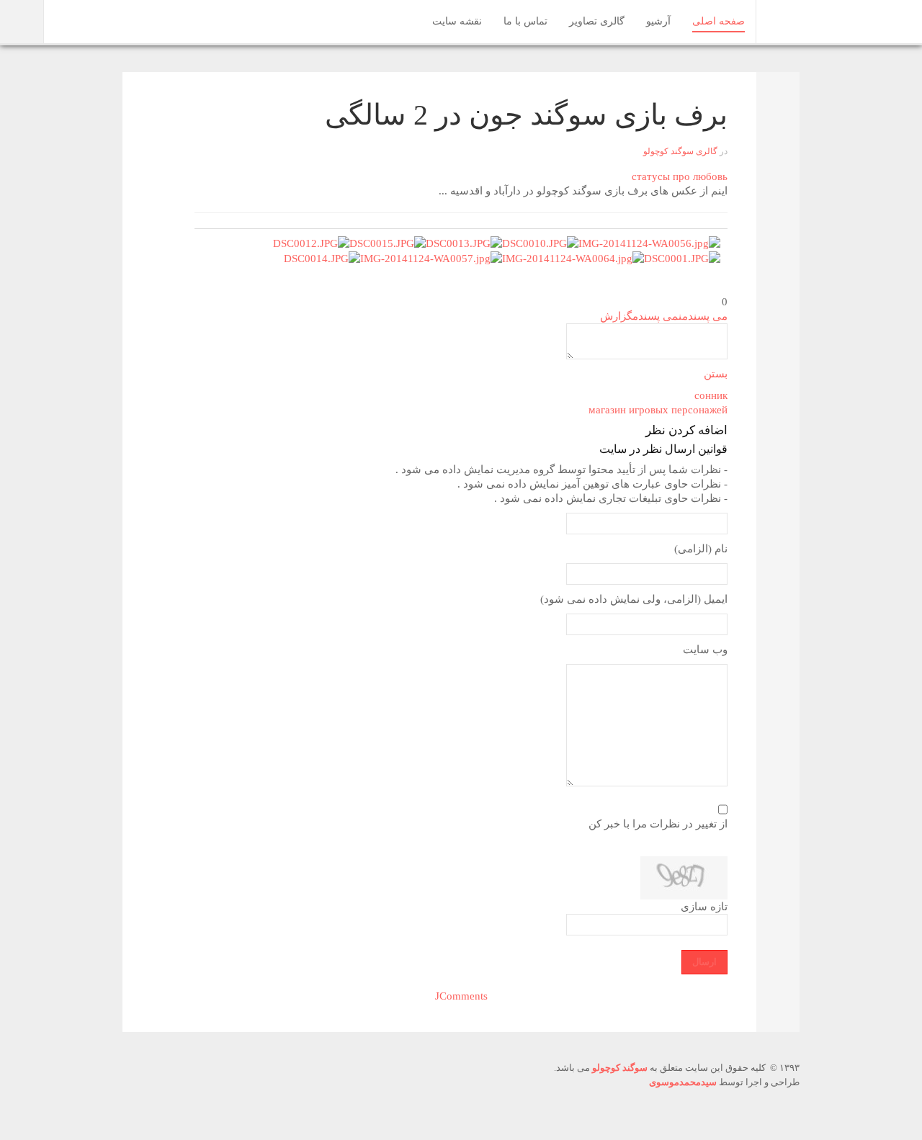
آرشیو (658, 21)
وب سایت (705, 649)
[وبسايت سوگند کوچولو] (786, 20)
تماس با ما (525, 21)
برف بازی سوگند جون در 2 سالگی (526, 115)
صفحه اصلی (718, 21)
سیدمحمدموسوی (683, 1082)
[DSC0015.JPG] (387, 242)
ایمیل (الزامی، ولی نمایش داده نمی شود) (634, 599)
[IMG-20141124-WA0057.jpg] (431, 258)
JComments (461, 996)
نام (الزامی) (701, 549)
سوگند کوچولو (620, 1067)
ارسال (704, 961)
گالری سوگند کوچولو (680, 151)
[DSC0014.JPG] (322, 258)
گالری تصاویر (597, 21)
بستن (716, 374)
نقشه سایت (457, 21)
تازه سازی (704, 906)
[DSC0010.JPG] (540, 242)
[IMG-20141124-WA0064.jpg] (573, 258)
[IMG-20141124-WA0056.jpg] (649, 242)
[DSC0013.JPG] (464, 242)
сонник (711, 395)
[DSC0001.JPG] (682, 258)
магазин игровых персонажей (658, 410)
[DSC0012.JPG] (311, 242)
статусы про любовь (680, 176)
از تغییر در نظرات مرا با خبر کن (658, 824)
